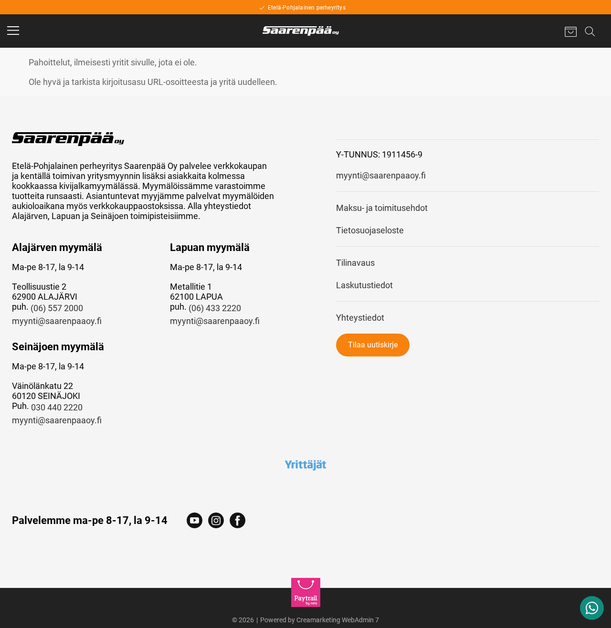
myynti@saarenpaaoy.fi (57, 321)
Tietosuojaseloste (370, 230)
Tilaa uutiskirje (373, 344)
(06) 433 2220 (215, 308)
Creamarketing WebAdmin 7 (337, 620)
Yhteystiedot (360, 318)
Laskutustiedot (364, 285)
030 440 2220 (57, 407)
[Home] (301, 31)
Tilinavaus (355, 263)
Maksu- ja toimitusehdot (382, 208)
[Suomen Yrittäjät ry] (305, 464)
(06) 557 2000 (57, 308)
